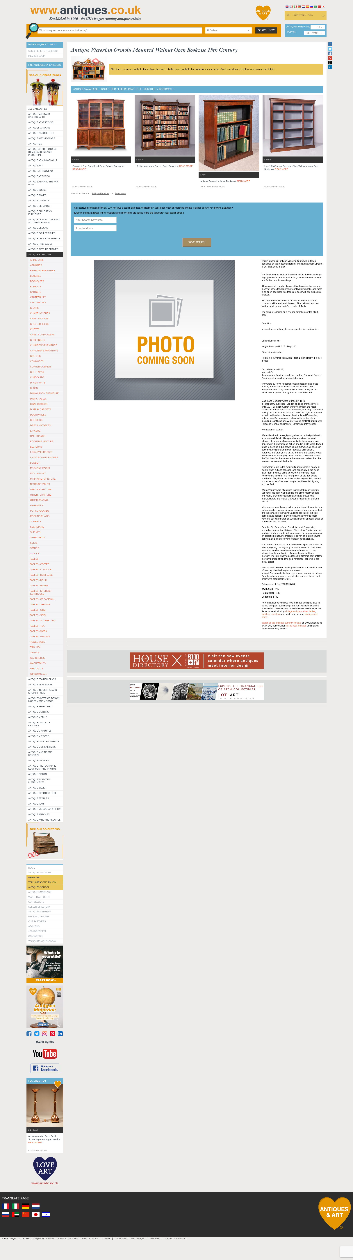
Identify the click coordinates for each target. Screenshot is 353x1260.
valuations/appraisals (42, 941)
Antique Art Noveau (40, 171)
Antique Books (37, 190)
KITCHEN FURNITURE (41, 441)
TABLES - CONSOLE (40, 569)
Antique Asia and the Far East (43, 183)
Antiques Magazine (39, 892)
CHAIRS (34, 308)
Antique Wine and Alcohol (44, 820)
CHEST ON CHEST (40, 318)
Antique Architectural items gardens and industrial (42, 152)
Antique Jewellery (40, 706)
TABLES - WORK (38, 631)
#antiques (45, 1041)
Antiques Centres (39, 911)
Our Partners (37, 921)
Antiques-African (39, 127)
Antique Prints (37, 774)
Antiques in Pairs (38, 760)
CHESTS (34, 329)
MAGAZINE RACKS (40, 468)
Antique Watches (38, 814)
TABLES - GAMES (39, 585)
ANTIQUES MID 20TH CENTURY (39, 724)
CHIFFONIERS (37, 340)
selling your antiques (296, 625)
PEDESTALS (36, 505)
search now (266, 30)
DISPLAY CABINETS (40, 409)
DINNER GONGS (38, 404)
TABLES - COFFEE (39, 564)
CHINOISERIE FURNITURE (44, 350)
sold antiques (138, 1239)
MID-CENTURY (38, 473)
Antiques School (38, 887)
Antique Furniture (39, 254)
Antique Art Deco (39, 176)
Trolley (35, 647)
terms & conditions (68, 1239)
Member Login (36, 56)
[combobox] (228, 30)
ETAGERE (35, 431)
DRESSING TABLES (40, 425)
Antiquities (35, 143)
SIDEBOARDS (37, 537)
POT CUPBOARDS (39, 511)
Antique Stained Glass (42, 679)
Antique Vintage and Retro (44, 809)
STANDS (34, 548)
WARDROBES (37, 658)
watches (266, 614)
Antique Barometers (41, 133)
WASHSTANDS (38, 663)
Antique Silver (37, 787)
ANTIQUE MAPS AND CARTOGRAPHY (39, 115)
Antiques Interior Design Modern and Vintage (44, 700)
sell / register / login (299, 15)
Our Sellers (36, 902)
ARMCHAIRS (37, 260)
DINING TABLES (38, 398)
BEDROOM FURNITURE (42, 270)
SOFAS (33, 543)
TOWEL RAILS (37, 642)
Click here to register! (43, 51)
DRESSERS (36, 420)
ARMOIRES (36, 265)
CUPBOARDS (37, 377)
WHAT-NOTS (36, 668)
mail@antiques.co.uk (43, 1239)
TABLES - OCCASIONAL (42, 599)
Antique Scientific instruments (39, 781)
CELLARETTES (38, 302)
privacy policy (90, 1239)
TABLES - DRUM (38, 580)
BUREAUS (35, 286)
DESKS (34, 388)
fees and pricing (38, 916)
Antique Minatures (39, 731)
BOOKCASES (37, 281)
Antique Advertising (40, 122)
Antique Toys (36, 804)
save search (196, 242)
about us (34, 926)
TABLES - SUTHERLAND (43, 620)
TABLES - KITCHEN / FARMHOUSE (40, 592)
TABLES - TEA (37, 626)
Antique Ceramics (39, 206)
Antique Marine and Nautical (40, 753)
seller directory (39, 907)
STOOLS (34, 553)
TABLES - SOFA (38, 615)
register (34, 877)
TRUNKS (34, 652)
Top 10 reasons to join (42, 882)
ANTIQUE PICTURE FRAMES (43, 249)
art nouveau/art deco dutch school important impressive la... (44, 1139)
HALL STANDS (37, 436)
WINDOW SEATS (38, 674)
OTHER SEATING (39, 500)
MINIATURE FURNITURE (43, 479)
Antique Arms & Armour (42, 160)
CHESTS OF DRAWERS (42, 334)
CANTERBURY (38, 297)
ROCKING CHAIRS (39, 516)
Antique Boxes (37, 195)
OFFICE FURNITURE (40, 489)
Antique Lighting (38, 712)
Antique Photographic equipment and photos (42, 767)
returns (106, 1239)
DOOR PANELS (38, 414)
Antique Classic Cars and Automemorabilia (44, 221)
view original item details (262, 69)
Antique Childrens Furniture (40, 213)
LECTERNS (36, 447)
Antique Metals (37, 717)
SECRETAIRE (37, 527)
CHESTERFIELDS (39, 324)
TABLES (34, 559)
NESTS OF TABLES (40, 484)
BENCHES (35, 276)
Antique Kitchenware (41, 138)
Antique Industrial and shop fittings (42, 691)
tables (312, 611)
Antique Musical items (42, 747)
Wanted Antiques (38, 897)
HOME (31, 868)
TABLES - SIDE (37, 610)
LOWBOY (35, 463)
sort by (291, 32)
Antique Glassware (40, 684)
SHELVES (35, 532)
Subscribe (155, 1239)
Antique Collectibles (41, 233)
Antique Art (35, 165)
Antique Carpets (38, 200)
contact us (35, 936)
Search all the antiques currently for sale (281, 623)
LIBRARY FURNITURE (41, 452)
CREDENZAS (37, 372)
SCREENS (35, 521)
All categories (37, 109)
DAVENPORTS (37, 382)
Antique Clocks (38, 228)
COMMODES (36, 361)
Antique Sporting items (42, 793)
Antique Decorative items (44, 238)
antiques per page (297, 27)
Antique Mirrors (38, 736)
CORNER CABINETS (40, 366)
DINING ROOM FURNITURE (44, 393)
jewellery (275, 614)
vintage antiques (293, 611)
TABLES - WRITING (40, 636)
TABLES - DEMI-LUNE (41, 575)
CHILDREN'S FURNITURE (43, 345)
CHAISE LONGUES (40, 313)
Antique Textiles (38, 798)
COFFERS (35, 356)
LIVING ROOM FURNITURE (44, 457)
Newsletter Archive (175, 1239)
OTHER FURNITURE (40, 495)
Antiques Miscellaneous (43, 741)
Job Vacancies (37, 931)
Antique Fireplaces (40, 244)
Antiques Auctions (39, 872)
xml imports (120, 1239)
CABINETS (35, 292)
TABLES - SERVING (40, 604)
